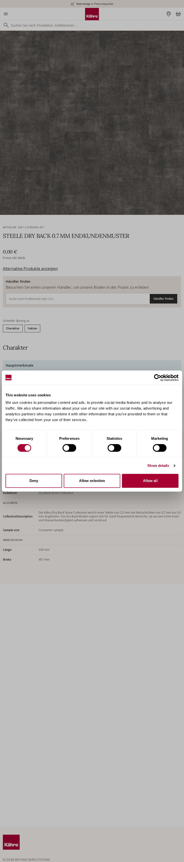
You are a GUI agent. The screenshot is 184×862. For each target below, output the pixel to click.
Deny (33, 481)
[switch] (69, 448)
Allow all (150, 481)
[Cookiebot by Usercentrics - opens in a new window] (157, 377)
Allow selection (92, 481)
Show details (158, 465)
